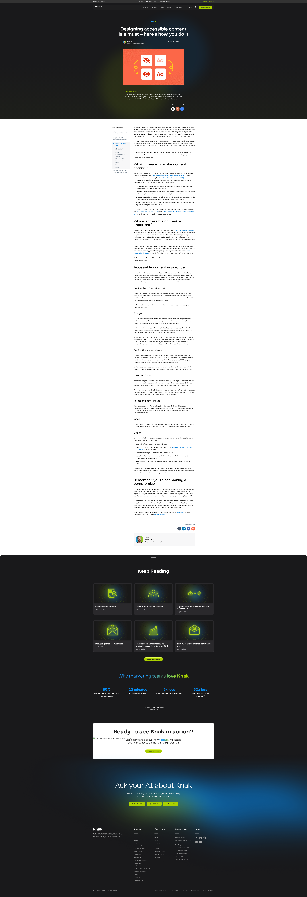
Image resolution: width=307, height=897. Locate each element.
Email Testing (138, 851)
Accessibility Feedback (161, 890)
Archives (157, 857)
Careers (156, 840)
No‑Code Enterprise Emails (142, 869)
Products (145, 7)
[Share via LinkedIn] (184, 528)
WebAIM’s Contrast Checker (182, 447)
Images (117, 152)
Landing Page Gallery (181, 859)
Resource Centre (180, 837)
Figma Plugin (138, 863)
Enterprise (137, 840)
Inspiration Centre (139, 846)
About (156, 837)
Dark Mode (137, 854)
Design (117, 167)
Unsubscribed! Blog (181, 850)
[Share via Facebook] (188, 528)
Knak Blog (178, 845)
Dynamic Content (139, 848)
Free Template (138, 880)
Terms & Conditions (208, 890)
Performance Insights (140, 860)
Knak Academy (159, 854)
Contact (156, 848)
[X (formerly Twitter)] (196, 838)
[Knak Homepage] (99, 7)
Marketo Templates (140, 872)
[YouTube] (200, 842)
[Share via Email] (193, 528)
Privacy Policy (175, 890)
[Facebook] (204, 838)
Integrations (137, 843)
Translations (137, 857)
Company (169, 7)
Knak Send (137, 866)
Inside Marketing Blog (181, 853)
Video (116, 165)
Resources (179, 7)
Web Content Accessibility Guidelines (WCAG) (168, 175)
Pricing (162, 7)
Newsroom (157, 843)
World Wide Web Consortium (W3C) (171, 178)
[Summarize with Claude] (178, 109)
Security (185, 890)
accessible (180, 512)
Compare (137, 877)
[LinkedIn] (200, 838)
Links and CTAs (119, 158)
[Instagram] (196, 842)
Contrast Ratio (141, 449)
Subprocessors (195, 890)
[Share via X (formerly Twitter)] (179, 528)
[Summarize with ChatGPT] (173, 109)
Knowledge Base (159, 851)
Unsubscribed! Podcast (182, 848)
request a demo (159, 514)
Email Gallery (179, 856)
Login (190, 7)
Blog (153, 21)
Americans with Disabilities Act (147, 212)
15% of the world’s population (184, 230)
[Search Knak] (195, 7)
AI (134, 837)
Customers (155, 7)
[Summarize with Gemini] (182, 109)
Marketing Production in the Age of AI (183, 841)
